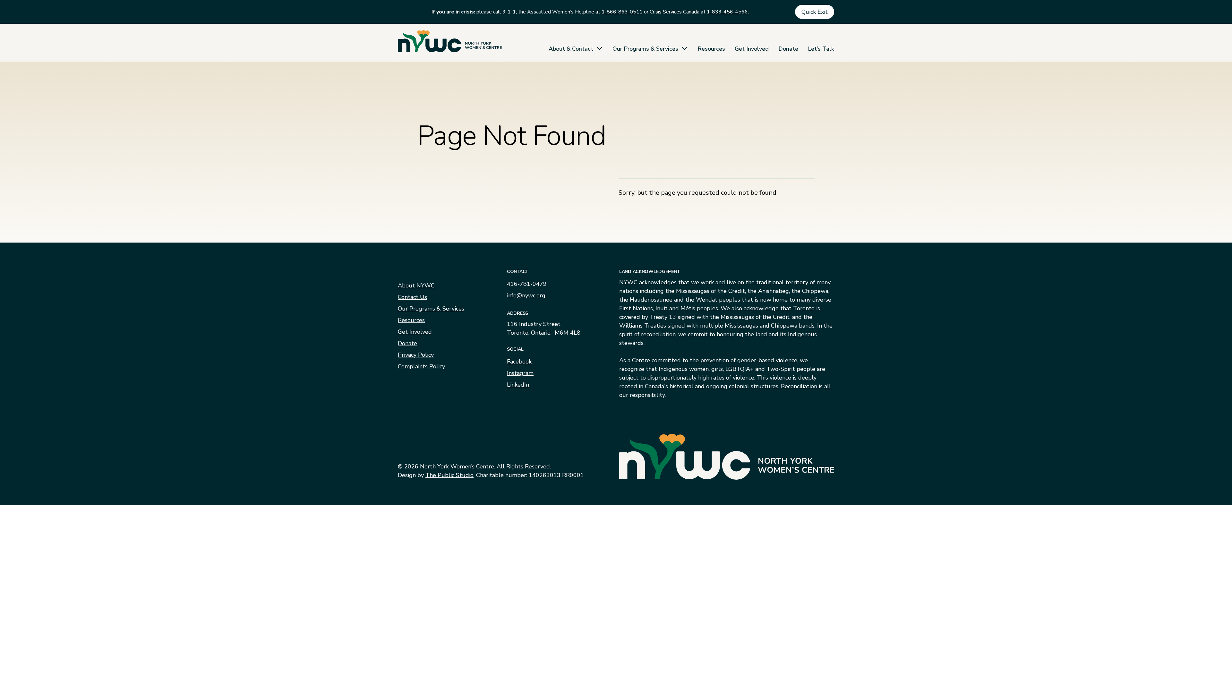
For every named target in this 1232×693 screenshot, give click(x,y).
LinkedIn (518, 385)
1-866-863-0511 (622, 11)
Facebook (519, 361)
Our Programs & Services (645, 49)
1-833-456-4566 (727, 11)
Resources (711, 49)
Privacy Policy (416, 355)
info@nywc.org (526, 295)
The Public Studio (449, 475)
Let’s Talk (821, 49)
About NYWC (416, 285)
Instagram (520, 373)
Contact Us (412, 297)
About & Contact (571, 49)
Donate (788, 49)
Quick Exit (814, 12)
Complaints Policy (421, 366)
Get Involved (752, 49)
